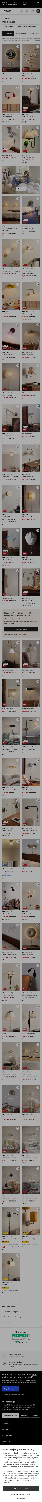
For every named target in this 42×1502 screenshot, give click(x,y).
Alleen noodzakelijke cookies (21, 1494)
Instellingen (21, 1498)
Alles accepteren (21, 1489)
